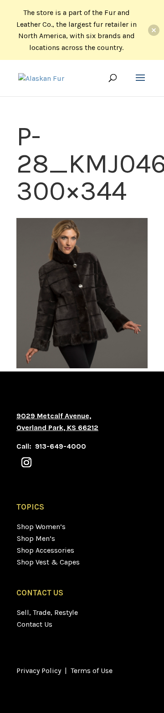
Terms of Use (92, 670)
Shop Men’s (36, 538)
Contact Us (34, 624)
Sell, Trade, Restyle (47, 612)
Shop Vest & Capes (48, 562)
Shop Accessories (45, 550)
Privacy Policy (38, 670)
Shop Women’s (41, 526)
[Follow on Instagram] (26, 462)
